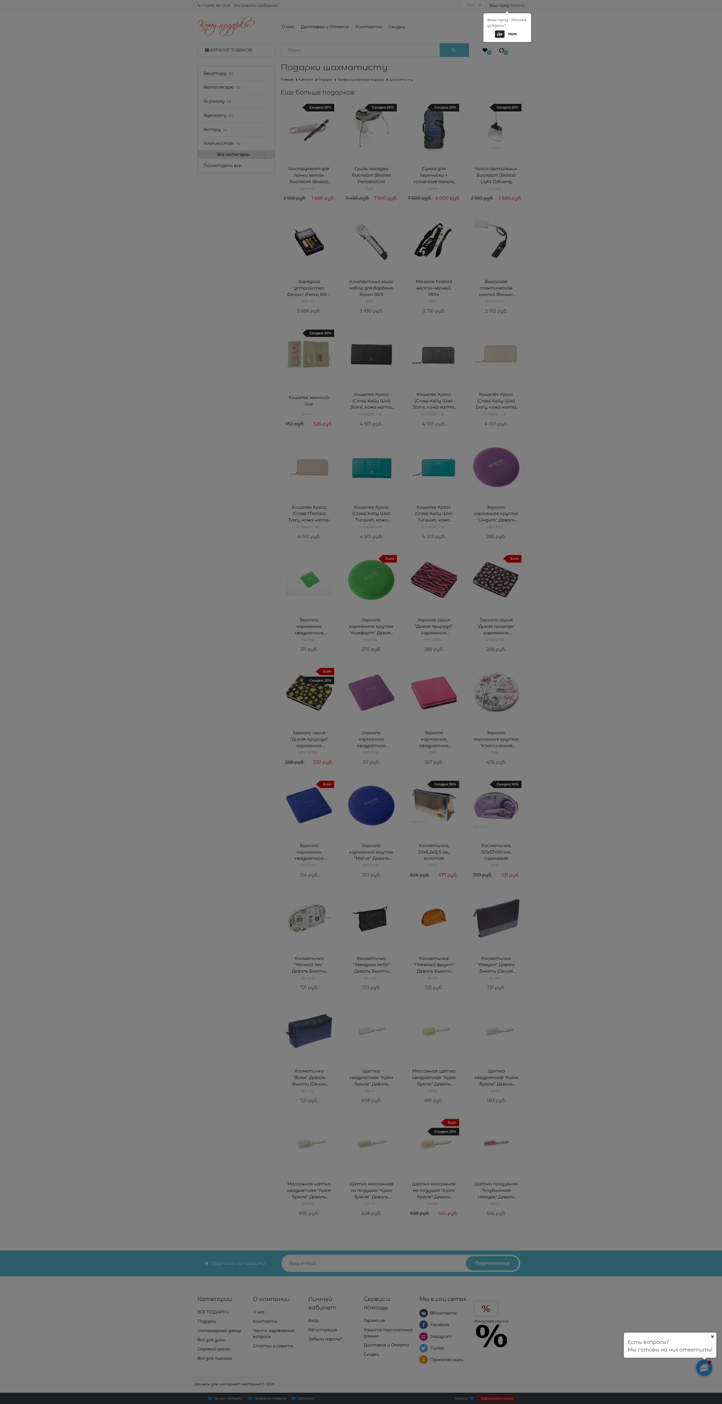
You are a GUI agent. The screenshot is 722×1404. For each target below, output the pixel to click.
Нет (512, 34)
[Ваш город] (712, 1336)
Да (499, 34)
